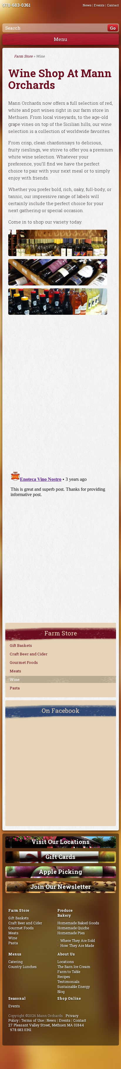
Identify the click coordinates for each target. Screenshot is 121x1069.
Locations (65, 961)
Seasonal (17, 998)
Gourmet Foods (24, 662)
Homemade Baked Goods (78, 923)
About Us (66, 954)
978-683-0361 (16, 5)
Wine (15, 679)
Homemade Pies (71, 933)
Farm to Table (68, 971)
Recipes (63, 976)
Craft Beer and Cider (29, 654)
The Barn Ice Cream (73, 966)
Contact (113, 5)
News (87, 5)
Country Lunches (22, 966)
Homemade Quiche (73, 928)
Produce (65, 910)
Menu (60, 39)
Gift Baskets (21, 645)
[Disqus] (60, 391)
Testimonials (68, 981)
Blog (61, 991)
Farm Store (23, 56)
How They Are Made (77, 945)
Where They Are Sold (77, 940)
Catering (15, 961)
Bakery (64, 915)
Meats (15, 671)
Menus (14, 954)
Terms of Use (32, 1020)
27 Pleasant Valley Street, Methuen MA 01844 (46, 1025)
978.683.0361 (20, 1029)
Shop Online (69, 998)
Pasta (15, 688)
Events (99, 5)
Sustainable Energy (73, 986)
